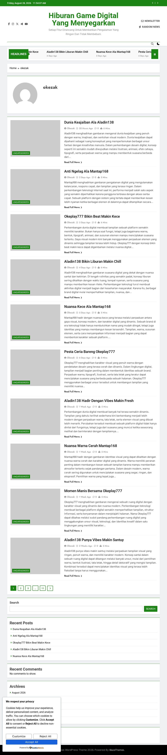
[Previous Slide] (153, 3)
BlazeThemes (116, 749)
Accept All (31, 742)
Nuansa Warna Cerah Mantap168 (90, 446)
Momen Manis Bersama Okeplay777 (93, 491)
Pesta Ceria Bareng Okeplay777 (147, 51)
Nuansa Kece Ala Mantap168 (104, 51)
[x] (17, 24)
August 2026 (18, 692)
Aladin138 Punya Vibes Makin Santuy (94, 540)
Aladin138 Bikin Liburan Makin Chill (58, 51)
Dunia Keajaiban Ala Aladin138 (89, 122)
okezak (71, 128)
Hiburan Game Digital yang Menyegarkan (83, 19)
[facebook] (9, 24)
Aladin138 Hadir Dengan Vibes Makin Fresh (99, 401)
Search (14, 602)
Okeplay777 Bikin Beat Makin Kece (92, 216)
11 (42, 588)
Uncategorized (21, 153)
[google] (22, 24)
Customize (18, 736)
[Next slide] (157, 3)
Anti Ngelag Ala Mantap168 (86, 171)
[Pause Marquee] (154, 54)
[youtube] (26, 24)
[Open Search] (152, 43)
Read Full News (72, 162)
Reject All (45, 736)
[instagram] (13, 24)
